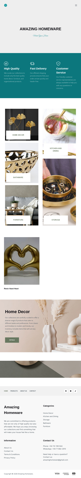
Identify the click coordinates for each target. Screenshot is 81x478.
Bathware (18, 177)
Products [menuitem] (14, 391)
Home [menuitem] (6, 391)
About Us (7, 448)
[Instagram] (70, 391)
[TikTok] (75, 391)
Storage (56, 220)
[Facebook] (66, 391)
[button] (12, 340)
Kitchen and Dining (50, 416)
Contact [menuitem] (33, 391)
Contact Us (8, 451)
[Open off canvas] (76, 5)
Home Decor (18, 135)
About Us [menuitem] (23, 391)
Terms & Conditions (12, 454)
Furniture (18, 220)
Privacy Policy (9, 458)
